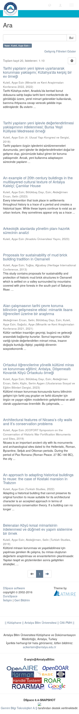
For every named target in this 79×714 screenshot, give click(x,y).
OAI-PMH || (66, 623)
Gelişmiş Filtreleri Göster (60, 51)
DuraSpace (10, 596)
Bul (71, 38)
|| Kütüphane (13, 623)
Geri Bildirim (22, 600)
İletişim (7, 600)
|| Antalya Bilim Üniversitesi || (40, 623)
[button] (49, 5)
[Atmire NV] (65, 592)
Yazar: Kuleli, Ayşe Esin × (17, 45)
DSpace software (14, 588)
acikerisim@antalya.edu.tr (39, 647)
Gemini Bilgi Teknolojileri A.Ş (19, 708)
